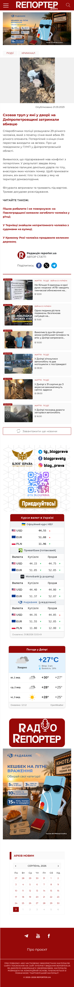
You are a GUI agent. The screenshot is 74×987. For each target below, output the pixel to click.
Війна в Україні (58, 281)
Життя (38, 281)
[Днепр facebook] (49, 936)
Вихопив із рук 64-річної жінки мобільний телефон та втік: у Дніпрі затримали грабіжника (52, 335)
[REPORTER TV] (38, 936)
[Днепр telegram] (26, 936)
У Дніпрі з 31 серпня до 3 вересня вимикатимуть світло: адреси (49, 387)
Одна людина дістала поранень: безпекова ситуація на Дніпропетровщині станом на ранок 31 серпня (51, 313)
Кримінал (28, 53)
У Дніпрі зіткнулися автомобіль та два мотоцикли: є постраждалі (50, 361)
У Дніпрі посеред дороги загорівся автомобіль (50, 411)
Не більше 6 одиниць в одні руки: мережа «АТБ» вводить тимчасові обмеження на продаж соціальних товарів (52, 288)
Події (10, 53)
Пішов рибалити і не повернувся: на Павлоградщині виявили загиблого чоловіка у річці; (36, 212)
